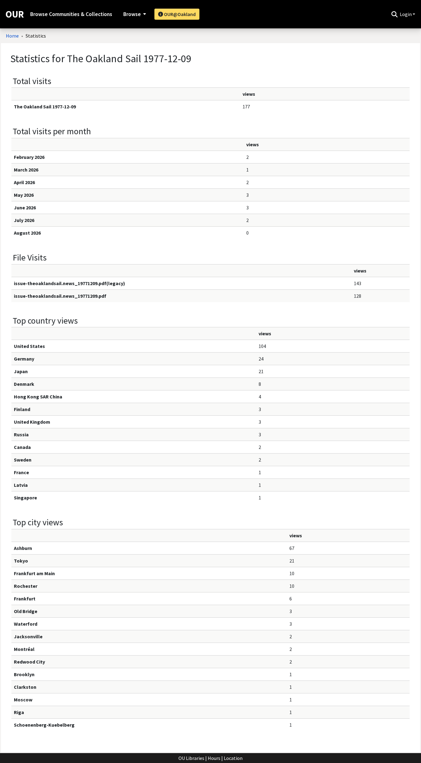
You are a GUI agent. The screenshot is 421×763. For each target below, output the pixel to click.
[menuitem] (133, 14)
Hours (214, 758)
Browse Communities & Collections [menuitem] (71, 14)
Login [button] (406, 14)
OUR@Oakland (179, 14)
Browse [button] (132, 14)
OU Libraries (191, 758)
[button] (394, 14)
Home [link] (12, 36)
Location (233, 758)
